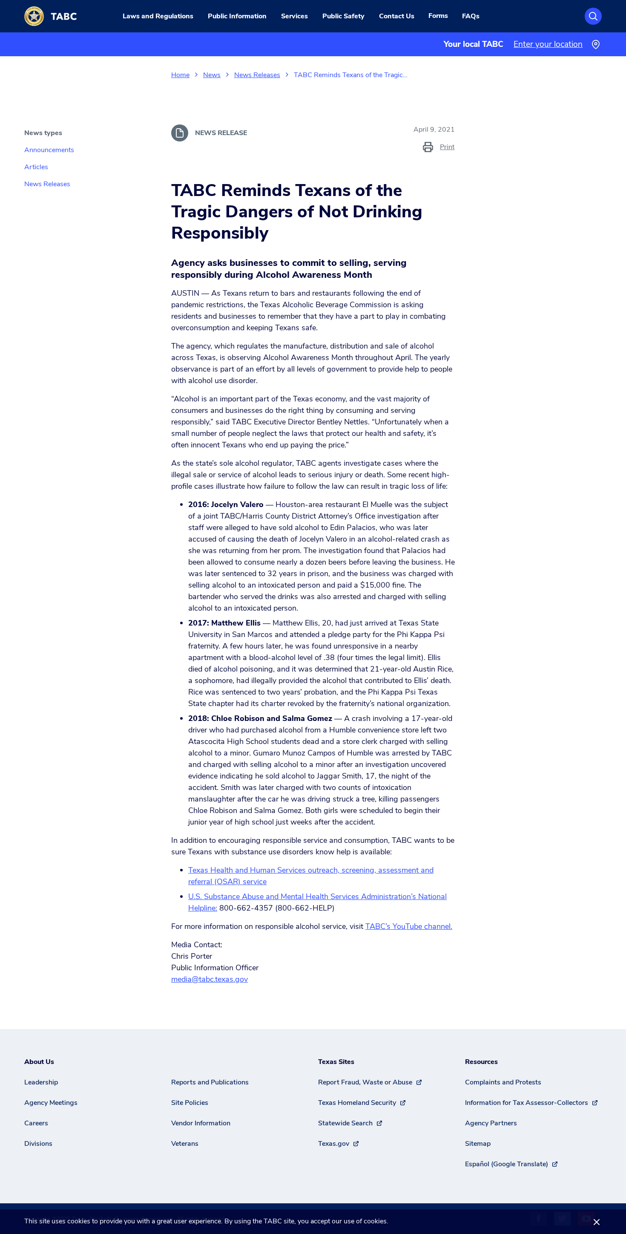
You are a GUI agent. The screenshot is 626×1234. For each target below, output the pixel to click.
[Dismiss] (597, 1221)
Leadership (41, 1082)
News (212, 75)
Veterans (184, 1143)
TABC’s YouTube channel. (408, 926)
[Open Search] (593, 16)
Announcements (49, 150)
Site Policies (189, 1102)
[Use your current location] (595, 44)
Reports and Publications (210, 1082)
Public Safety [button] (343, 16)
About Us (39, 1062)
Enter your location (548, 44)
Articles (36, 167)
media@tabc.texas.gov (209, 979)
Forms (438, 15)
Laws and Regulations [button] (158, 16)
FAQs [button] (471, 16)
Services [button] (294, 16)
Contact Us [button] (396, 16)
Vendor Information (200, 1123)
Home (180, 75)
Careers (36, 1123)
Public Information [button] (237, 16)
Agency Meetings (51, 1102)
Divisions (38, 1143)
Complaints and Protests (503, 1082)
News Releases (257, 75)
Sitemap (478, 1143)
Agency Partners (491, 1123)
